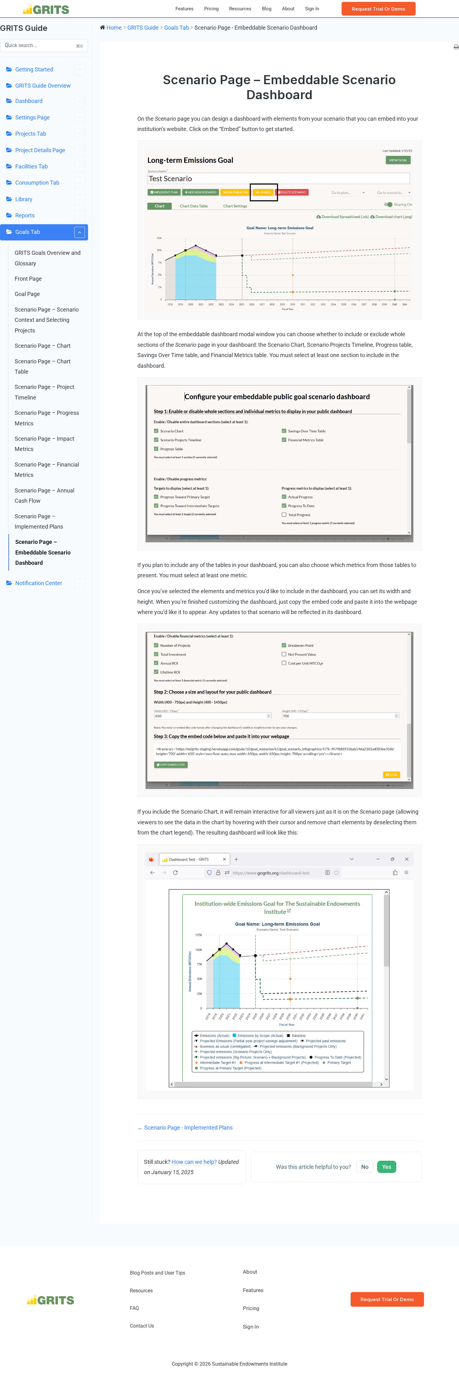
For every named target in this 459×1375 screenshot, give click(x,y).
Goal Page (27, 294)
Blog (266, 9)
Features (184, 9)
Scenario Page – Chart (43, 345)
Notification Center (38, 583)
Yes (386, 1167)
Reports (25, 215)
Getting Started (34, 69)
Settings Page (32, 117)
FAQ (134, 1308)
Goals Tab (27, 232)
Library (23, 199)
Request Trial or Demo (387, 1299)
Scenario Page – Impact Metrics (44, 443)
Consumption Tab (37, 182)
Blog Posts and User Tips (157, 1273)
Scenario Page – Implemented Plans (39, 521)
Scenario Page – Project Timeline (44, 392)
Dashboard (28, 101)
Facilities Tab (31, 166)
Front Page (28, 278)
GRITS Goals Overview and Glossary (48, 257)
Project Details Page (40, 150)
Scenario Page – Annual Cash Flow (44, 495)
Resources (240, 9)
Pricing (211, 9)
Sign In (312, 9)
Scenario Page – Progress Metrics (47, 417)
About (288, 9)
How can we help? (194, 1162)
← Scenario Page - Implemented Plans (185, 1127)
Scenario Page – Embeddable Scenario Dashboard (43, 552)
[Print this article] (456, 47)
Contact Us (142, 1326)
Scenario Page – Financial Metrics (47, 469)
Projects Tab (30, 133)
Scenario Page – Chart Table (43, 366)
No (364, 1167)
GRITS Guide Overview (43, 85)
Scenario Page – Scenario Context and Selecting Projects (47, 320)
